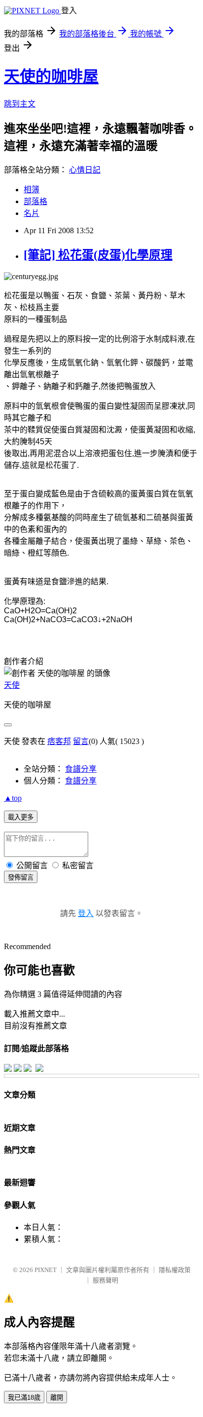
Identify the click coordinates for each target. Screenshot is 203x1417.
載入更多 (21, 817)
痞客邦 (59, 741)
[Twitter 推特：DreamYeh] (18, 1069)
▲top (13, 798)
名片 (31, 213)
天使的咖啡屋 (51, 76)
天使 (12, 685)
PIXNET (45, 1270)
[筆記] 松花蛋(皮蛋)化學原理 (98, 254)
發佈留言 (21, 877)
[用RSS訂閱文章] (39, 1069)
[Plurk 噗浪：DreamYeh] (28, 1069)
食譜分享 (81, 769)
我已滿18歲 (24, 1397)
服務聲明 (105, 1280)
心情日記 (85, 170)
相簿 (31, 189)
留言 (81, 741)
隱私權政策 (175, 1270)
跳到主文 (19, 104)
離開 (56, 1397)
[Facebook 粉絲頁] (8, 1069)
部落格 (35, 201)
